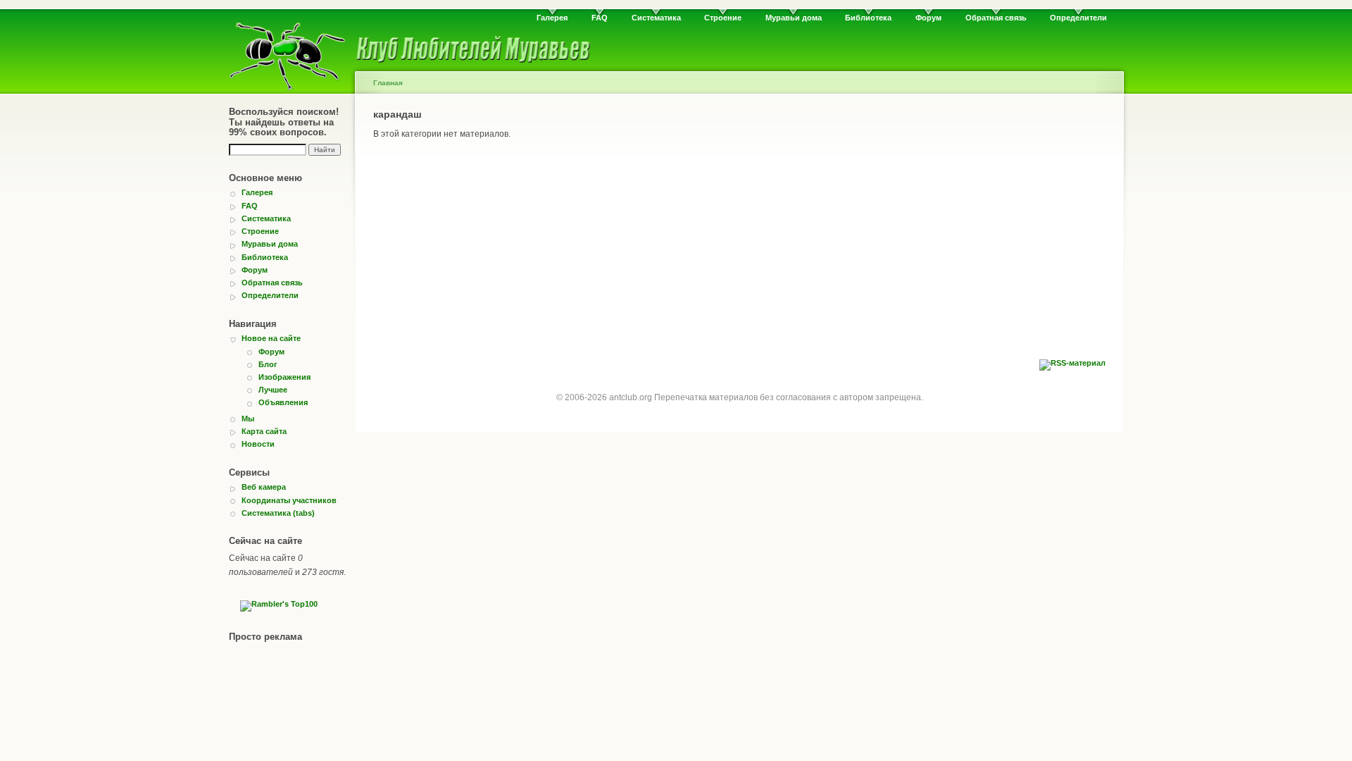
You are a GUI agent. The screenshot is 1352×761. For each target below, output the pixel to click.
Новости (258, 444)
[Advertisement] (739, 253)
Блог (267, 364)
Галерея (552, 17)
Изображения (284, 377)
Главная (388, 83)
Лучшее (272, 389)
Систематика (656, 17)
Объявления (283, 402)
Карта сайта (264, 431)
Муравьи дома (793, 17)
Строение (722, 17)
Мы (248, 418)
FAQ (600, 17)
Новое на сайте (271, 338)
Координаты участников (289, 500)
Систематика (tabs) (278, 513)
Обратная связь (996, 17)
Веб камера (264, 487)
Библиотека (868, 17)
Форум (928, 17)
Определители (1078, 17)
